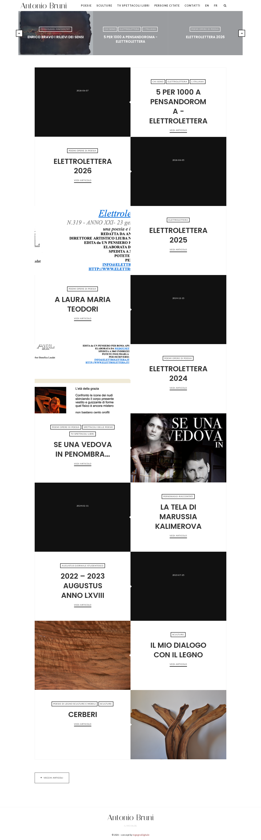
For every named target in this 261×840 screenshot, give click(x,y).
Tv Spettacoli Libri (133, 5)
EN (207, 5)
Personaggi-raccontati (55, 29)
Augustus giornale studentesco (82, 565)
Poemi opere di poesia (205, 29)
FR (216, 5)
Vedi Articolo (55, 44)
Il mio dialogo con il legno (82, 655)
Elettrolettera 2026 (205, 37)
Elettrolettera (129, 29)
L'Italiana (150, 29)
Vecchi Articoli (53, 777)
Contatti (192, 5)
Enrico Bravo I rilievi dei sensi (56, 37)
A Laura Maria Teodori (178, 309)
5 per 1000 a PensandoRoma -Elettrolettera (130, 39)
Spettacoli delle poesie (98, 427)
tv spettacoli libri (82, 434)
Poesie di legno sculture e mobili (74, 703)
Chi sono (110, 29)
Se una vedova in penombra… (178, 447)
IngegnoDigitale (141, 834)
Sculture (104, 5)
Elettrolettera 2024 (82, 378)
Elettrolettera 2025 (82, 240)
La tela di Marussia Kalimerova (82, 517)
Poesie (86, 5)
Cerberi (178, 724)
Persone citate (167, 5)
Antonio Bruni (43, 5)
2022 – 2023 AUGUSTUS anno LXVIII (178, 586)
